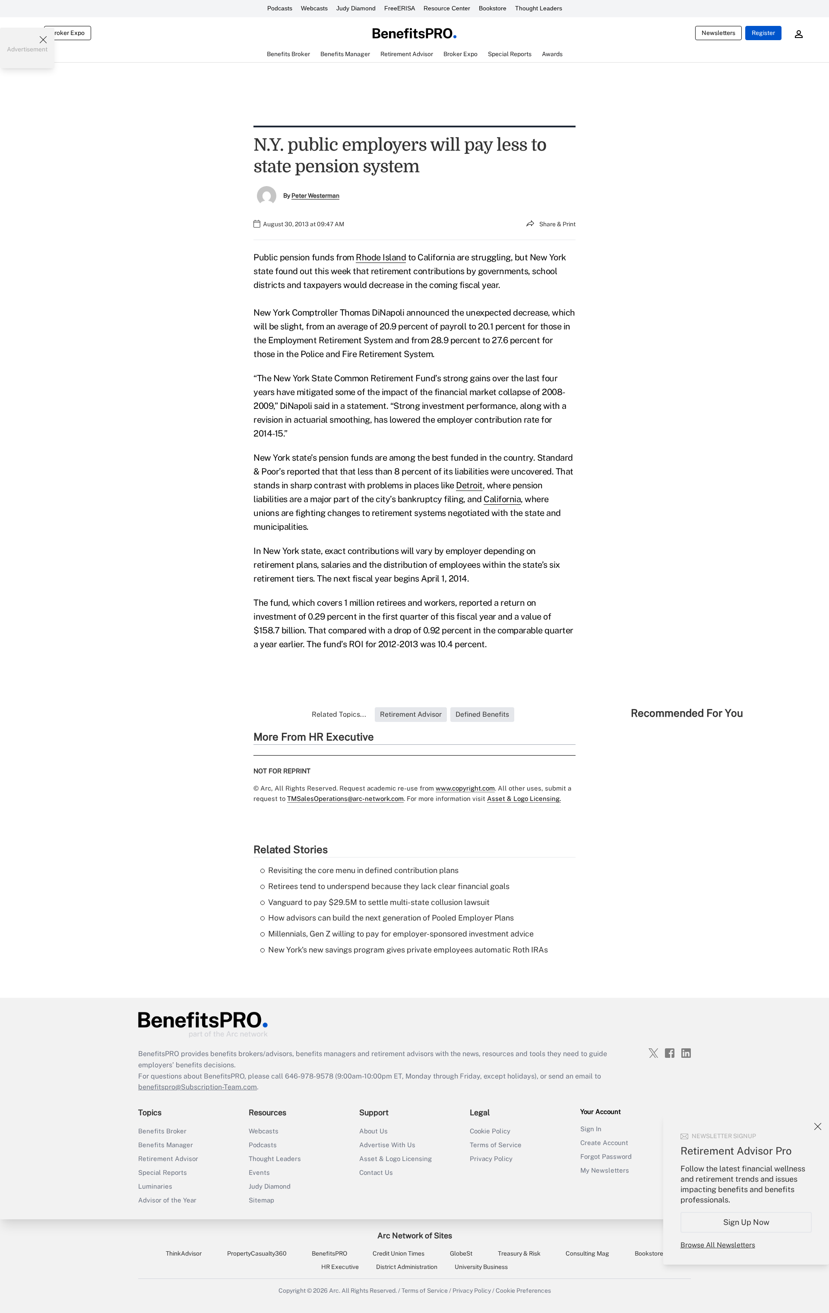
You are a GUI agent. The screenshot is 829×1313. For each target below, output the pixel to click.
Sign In (590, 1129)
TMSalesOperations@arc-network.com (345, 798)
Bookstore (492, 8)
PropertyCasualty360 (257, 1253)
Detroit (469, 485)
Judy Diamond (356, 8)
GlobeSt (461, 1253)
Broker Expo (68, 32)
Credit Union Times (398, 1253)
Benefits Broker (162, 1131)
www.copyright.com (465, 788)
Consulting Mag (587, 1253)
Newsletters (718, 32)
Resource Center (447, 8)
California (502, 499)
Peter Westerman (315, 195)
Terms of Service (496, 1144)
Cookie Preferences (523, 1290)
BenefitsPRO (329, 1253)
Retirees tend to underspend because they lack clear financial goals (388, 886)
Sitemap (261, 1200)
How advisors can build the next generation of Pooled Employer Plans (391, 917)
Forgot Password (606, 1156)
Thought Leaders (538, 8)
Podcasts (279, 8)
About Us (373, 1131)
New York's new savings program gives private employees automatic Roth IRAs (408, 949)
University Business (481, 1266)
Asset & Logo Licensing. (524, 798)
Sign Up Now (746, 1222)
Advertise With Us (387, 1144)
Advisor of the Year (167, 1200)
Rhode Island (381, 257)
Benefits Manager (165, 1144)
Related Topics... (339, 714)
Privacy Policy (491, 1158)
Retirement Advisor (168, 1158)
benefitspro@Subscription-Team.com (197, 1087)
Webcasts (314, 8)
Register (763, 32)
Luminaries (155, 1186)
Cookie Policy (490, 1131)
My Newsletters (604, 1170)
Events (259, 1172)
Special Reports (162, 1172)
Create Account (604, 1142)
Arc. (334, 1290)
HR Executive (340, 1266)
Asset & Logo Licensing (395, 1158)
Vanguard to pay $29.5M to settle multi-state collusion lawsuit (379, 902)
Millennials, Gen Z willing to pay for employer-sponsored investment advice (401, 933)
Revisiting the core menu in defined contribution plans (363, 870)
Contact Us (376, 1172)
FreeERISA (399, 8)
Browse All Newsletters (717, 1245)
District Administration (406, 1266)
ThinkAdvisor (184, 1253)
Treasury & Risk (519, 1253)
